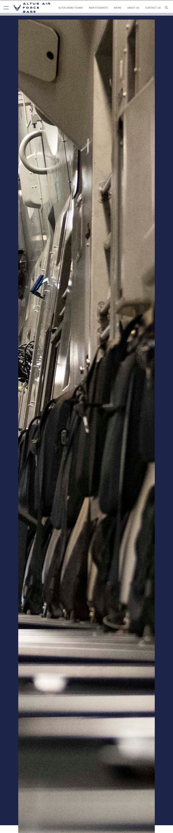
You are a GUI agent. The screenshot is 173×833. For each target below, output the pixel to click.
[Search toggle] (167, 8)
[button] (5, 8)
